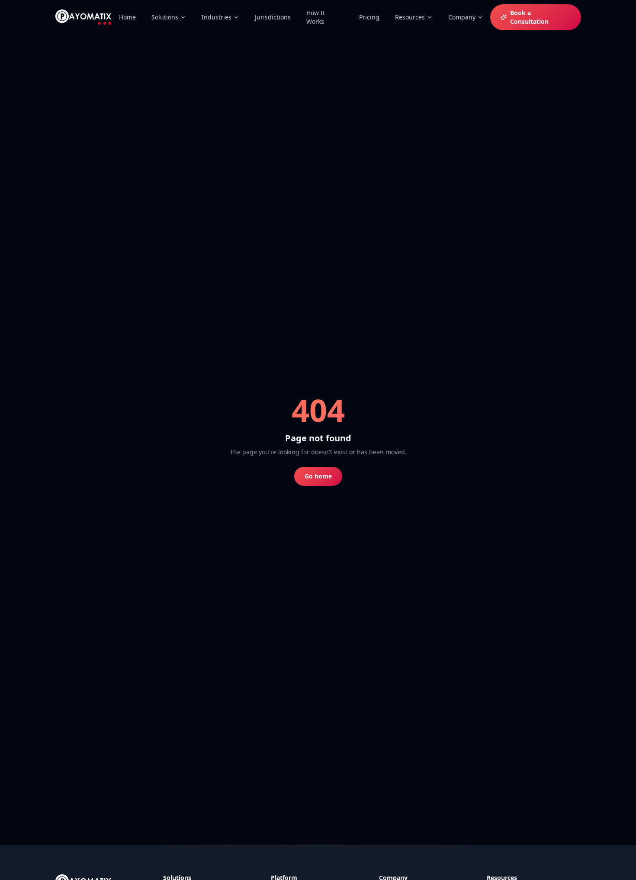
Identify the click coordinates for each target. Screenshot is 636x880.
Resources (410, 17)
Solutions (164, 17)
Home (127, 17)
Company (461, 17)
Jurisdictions (273, 17)
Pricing (369, 17)
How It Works (315, 17)
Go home (318, 476)
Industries (216, 17)
